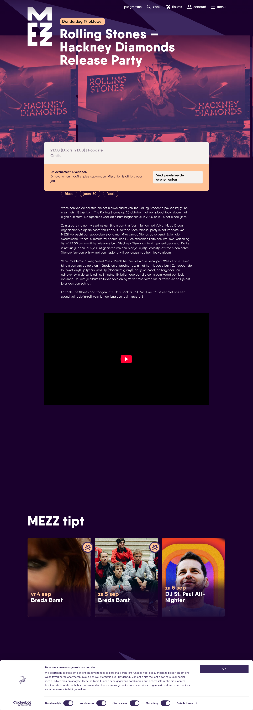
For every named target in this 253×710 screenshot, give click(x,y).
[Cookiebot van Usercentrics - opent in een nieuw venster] (22, 703)
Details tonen (185, 703)
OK (224, 668)
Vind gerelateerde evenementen (170, 177)
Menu (221, 7)
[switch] (101, 703)
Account (199, 7)
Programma (133, 7)
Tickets (177, 7)
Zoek (157, 7)
